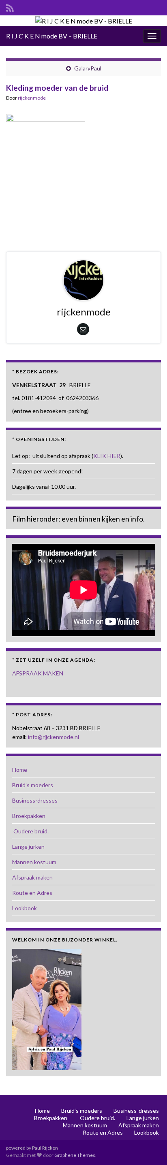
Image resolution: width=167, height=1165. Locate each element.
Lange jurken (28, 846)
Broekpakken (28, 815)
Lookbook (24, 908)
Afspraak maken (32, 877)
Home (19, 769)
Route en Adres (32, 892)
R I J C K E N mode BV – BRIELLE (51, 36)
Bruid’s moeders (32, 785)
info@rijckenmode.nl (53, 736)
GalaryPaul (87, 68)
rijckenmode (32, 98)
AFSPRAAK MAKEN (37, 673)
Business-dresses (35, 800)
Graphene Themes (74, 1155)
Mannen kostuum (34, 861)
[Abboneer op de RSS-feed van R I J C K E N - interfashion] (10, 7)
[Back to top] (149, 1147)
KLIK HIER (106, 455)
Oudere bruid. (30, 831)
